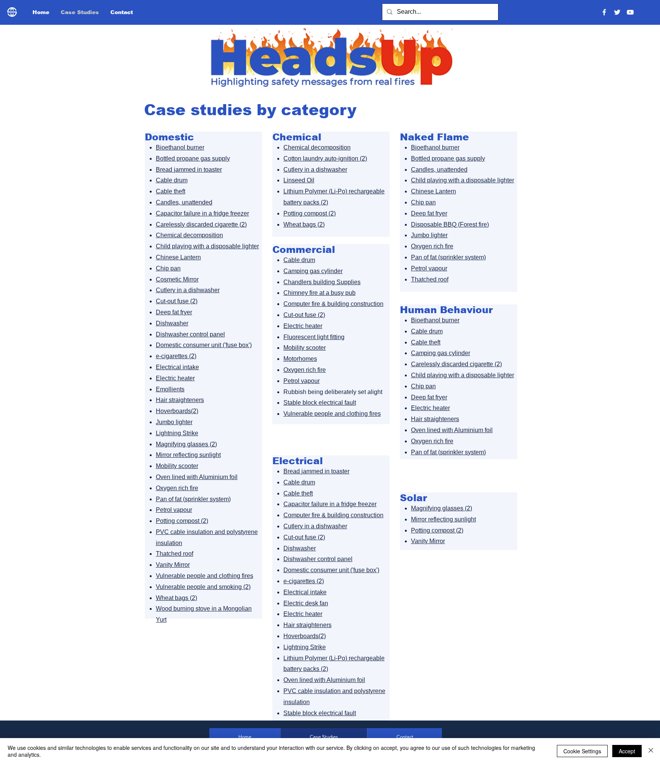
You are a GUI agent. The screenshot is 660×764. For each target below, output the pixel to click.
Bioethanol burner (180, 147)
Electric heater (175, 378)
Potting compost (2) (182, 521)
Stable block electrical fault (319, 402)
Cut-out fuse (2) (176, 301)
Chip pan (168, 268)
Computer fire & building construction (333, 304)
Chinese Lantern (178, 257)
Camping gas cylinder (313, 271)
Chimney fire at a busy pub (319, 293)
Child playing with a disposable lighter (207, 246)
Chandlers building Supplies (322, 282)
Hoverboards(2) (177, 411)
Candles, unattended (184, 202)
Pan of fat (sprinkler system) (193, 499)
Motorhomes (300, 358)
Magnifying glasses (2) (186, 444)
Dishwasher (172, 323)
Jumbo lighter (174, 422)
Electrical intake (177, 367)
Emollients (170, 389)
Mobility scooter (177, 466)
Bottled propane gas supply (193, 158)
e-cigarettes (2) (176, 356)
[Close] (650, 751)
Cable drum (172, 180)
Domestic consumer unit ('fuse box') (204, 345)
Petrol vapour (174, 510)
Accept (627, 751)
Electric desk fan (305, 603)
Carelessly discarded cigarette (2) (201, 224)
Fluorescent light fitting (314, 337)
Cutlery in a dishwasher (188, 290)
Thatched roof (174, 553)
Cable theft (170, 191)
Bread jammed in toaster (189, 169)
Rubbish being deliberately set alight (332, 392)
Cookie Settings (582, 751)
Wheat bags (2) (176, 598)
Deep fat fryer (174, 312)
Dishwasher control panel (190, 334)
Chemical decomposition (189, 235)
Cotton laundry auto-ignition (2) (325, 158)
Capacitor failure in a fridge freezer (202, 213)
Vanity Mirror (173, 564)
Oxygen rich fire (177, 488)
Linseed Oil (298, 180)
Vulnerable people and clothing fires (204, 576)
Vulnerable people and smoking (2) (203, 587)
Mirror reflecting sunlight (188, 455)
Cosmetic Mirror (177, 279)
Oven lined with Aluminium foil (197, 477)
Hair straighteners (180, 400)
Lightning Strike (177, 433)
